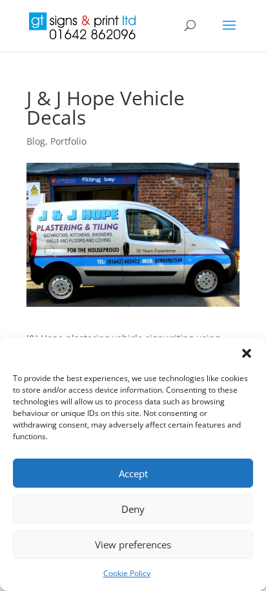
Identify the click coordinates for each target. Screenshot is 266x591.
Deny (133, 509)
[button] (246, 353)
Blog (35, 141)
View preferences (133, 544)
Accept (133, 473)
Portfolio (68, 141)
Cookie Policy (126, 573)
